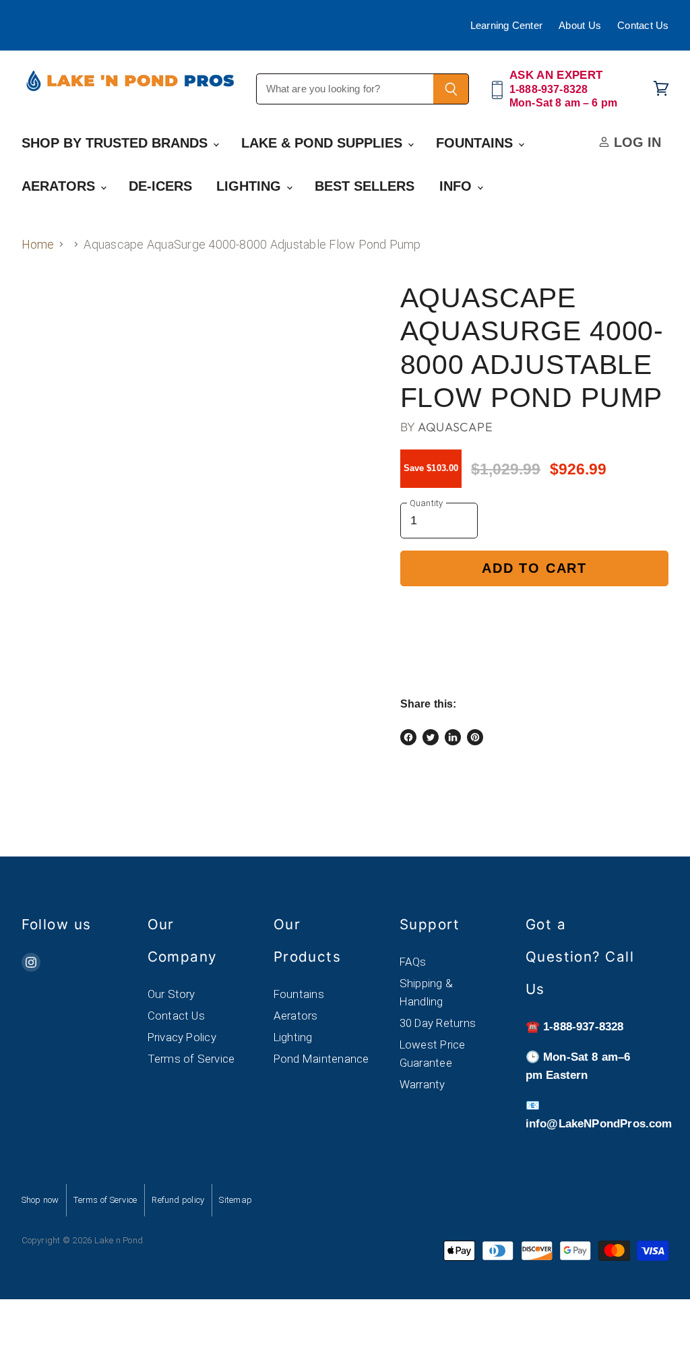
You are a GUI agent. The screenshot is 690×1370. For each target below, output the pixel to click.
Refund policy (178, 1200)
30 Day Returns (438, 1023)
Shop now (40, 1200)
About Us (580, 25)
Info (457, 186)
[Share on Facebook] (408, 737)
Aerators (60, 186)
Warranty (422, 1084)
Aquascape (455, 427)
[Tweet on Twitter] (430, 737)
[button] (534, 614)
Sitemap (235, 1200)
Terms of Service (191, 1058)
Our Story (171, 994)
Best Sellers (364, 186)
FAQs (413, 961)
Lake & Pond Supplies (323, 142)
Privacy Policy (182, 1037)
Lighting (250, 186)
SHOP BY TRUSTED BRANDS (117, 142)
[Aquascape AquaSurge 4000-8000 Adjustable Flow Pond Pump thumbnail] (41, 316)
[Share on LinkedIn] (453, 737)
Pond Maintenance (321, 1058)
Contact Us (642, 25)
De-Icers (160, 186)
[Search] (451, 88)
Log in (635, 142)
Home (38, 244)
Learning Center (506, 25)
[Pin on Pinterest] (475, 737)
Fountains (476, 142)
